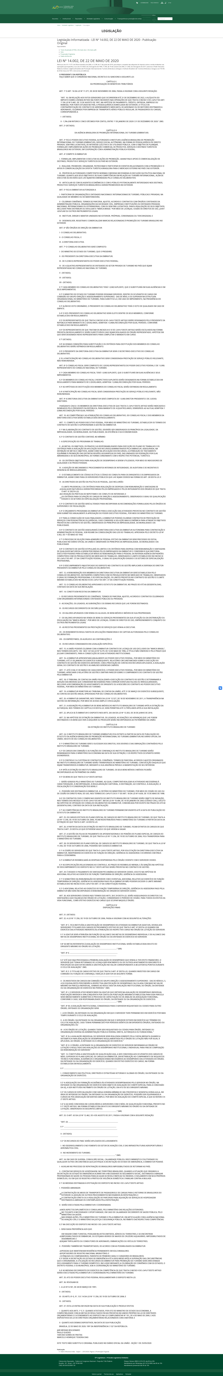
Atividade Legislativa (93, 19)
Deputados (78, 19)
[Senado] (165, 2)
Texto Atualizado (69, 50)
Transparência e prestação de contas (129, 19)
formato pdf (92, 50)
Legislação (78, 25)
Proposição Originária (68, 54)
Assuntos (55, 19)
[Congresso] (162, 2)
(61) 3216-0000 (148, 1363)
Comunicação (108, 19)
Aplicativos (119, 1374)
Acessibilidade (144, 2)
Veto (62, 52)
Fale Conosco (155, 2)
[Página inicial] (63, 7)
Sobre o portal (96, 1374)
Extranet (128, 1374)
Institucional (67, 19)
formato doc (82, 50)
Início (58, 25)
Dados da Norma (66, 56)
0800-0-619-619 (140, 1361)
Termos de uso (109, 1374)
